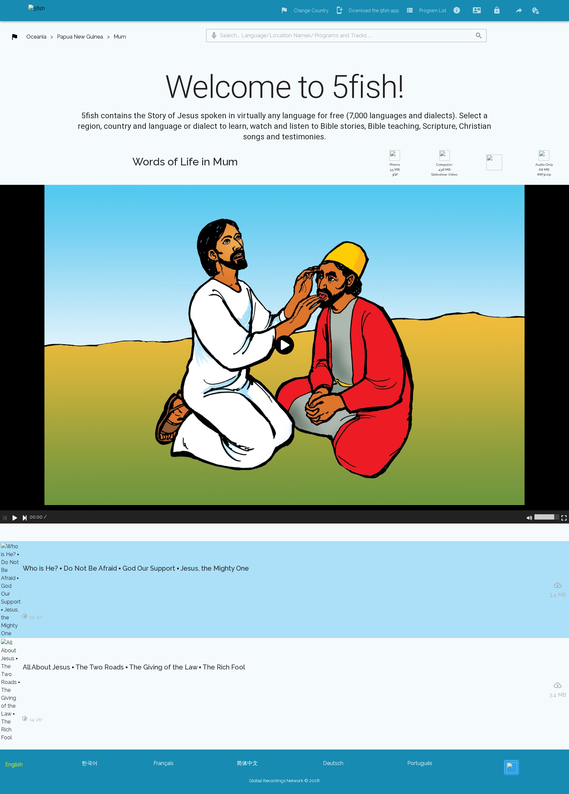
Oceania (36, 37)
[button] (214, 36)
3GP (395, 169)
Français (163, 763)
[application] (284, 354)
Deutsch (333, 763)
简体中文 (247, 763)
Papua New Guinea (80, 37)
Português (419, 763)
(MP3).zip (544, 169)
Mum (120, 37)
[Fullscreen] (564, 517)
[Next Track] (25, 517)
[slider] (546, 517)
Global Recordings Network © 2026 (284, 780)
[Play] (15, 517)
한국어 (89, 763)
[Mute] (529, 517)
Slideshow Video (444, 169)
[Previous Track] (5, 517)
